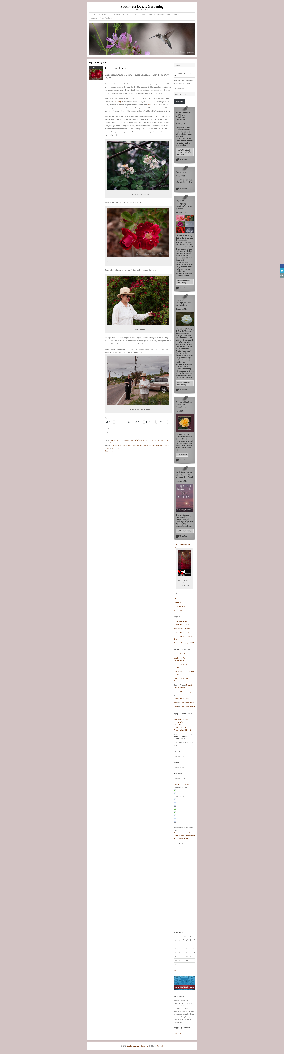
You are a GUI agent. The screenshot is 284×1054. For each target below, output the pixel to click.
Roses (112, 443)
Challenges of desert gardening (153, 446)
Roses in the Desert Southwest (102, 18)
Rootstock (167, 446)
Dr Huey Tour (115, 68)
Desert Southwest (158, 440)
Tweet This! (183, 160)
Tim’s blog (117, 101)
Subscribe (179, 101)
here (149, 105)
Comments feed (179, 606)
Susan (176, 654)
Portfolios (177, 724)
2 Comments (109, 451)
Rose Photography (173, 14)
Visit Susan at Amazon (184, 531)
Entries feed (178, 602)
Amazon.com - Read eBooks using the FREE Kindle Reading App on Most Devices (184, 835)
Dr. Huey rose (126, 446)
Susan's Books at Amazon (182, 784)
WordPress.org (179, 610)
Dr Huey (121, 440)
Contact (126, 14)
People (143, 14)
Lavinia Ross (178, 671)
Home (93, 14)
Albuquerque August (187, 702)
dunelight (177, 658)
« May (176, 971)
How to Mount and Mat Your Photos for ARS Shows (184, 152)
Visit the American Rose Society (183, 282)
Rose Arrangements (156, 14)
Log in (176, 598)
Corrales (117, 443)
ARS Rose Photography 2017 (184, 643)
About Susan (103, 14)
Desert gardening (115, 446)
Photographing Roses (181, 632)
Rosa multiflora (137, 446)
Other (135, 14)
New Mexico (115, 448)
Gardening (114, 440)
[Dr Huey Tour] (96, 79)
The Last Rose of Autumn (182, 628)
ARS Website (182, 455)
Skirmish (160, 1046)
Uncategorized (130, 440)
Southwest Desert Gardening (142, 6)
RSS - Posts (177, 1033)
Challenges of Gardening (143, 440)
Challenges (116, 14)
